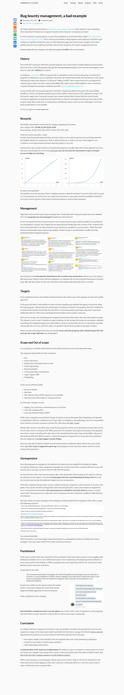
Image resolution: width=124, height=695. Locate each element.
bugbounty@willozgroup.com (72, 86)
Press (101, 3)
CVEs (95, 3)
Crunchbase (34, 75)
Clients (80, 3)
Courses (73, 3)
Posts (66, 3)
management (38, 23)
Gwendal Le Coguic (29, 3)
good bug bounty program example (61, 29)
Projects (88, 3)
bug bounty (27, 23)
